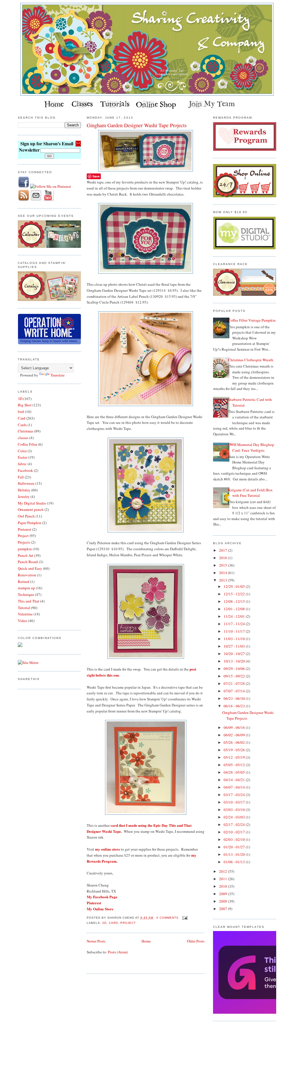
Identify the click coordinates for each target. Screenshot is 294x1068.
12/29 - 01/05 (235, 586)
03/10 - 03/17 (235, 802)
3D (20, 398)
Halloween (26, 483)
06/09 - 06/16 (235, 727)
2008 (223, 901)
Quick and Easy (30, 568)
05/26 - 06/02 (235, 742)
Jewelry (24, 496)
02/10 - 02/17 (235, 832)
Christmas (25, 431)
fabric (22, 463)
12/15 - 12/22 (235, 593)
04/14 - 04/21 (235, 779)
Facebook (25, 470)
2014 (223, 572)
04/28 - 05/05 (235, 772)
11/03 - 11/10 (235, 638)
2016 (223, 557)
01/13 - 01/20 (235, 854)
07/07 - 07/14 (235, 691)
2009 (223, 893)
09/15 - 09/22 (235, 676)
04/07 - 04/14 (235, 787)
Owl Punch (26, 516)
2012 (223, 871)
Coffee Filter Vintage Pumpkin (252, 320)
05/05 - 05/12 (235, 764)
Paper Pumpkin (29, 522)
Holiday (24, 490)
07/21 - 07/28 (235, 683)
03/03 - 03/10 (235, 809)
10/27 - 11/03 (235, 646)
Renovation (27, 575)
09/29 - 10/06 (235, 668)
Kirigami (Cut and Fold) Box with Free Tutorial (250, 492)
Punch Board (28, 561)
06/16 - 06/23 (235, 705)
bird (21, 411)
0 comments (167, 917)
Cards (22, 424)
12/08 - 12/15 (235, 601)
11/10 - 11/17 (235, 631)
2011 (223, 878)
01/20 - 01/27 (235, 846)
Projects (24, 542)
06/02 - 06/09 (235, 734)
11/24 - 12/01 (235, 616)
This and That (28, 601)
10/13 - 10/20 (235, 661)
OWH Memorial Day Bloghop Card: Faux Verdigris (251, 447)
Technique (26, 594)
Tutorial (24, 607)
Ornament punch (31, 509)
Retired (23, 581)
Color (22, 450)
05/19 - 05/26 (235, 749)
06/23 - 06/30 (235, 698)
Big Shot (25, 404)
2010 (223, 886)
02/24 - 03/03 (235, 817)
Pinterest (24, 529)
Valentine (25, 614)
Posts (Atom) (118, 952)
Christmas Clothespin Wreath (250, 359)
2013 (223, 580)
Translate (58, 375)
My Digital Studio (32, 503)
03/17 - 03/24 (235, 794)
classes (23, 437)
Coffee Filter (27, 444)
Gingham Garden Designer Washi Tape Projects (137, 125)
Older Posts (195, 941)
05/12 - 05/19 (235, 757)
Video (22, 620)
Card (21, 418)
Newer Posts (96, 941)
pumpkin (25, 548)
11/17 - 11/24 (235, 623)
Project (23, 535)
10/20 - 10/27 (235, 653)
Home (146, 941)
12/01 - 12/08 (235, 608)
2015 (223, 565)
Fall (21, 477)
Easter (22, 457)
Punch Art (25, 555)
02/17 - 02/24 (235, 824)
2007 (223, 908)
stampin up (26, 587)
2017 (223, 550)
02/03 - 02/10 (235, 839)
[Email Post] (184, 917)
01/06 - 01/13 (235, 861)
